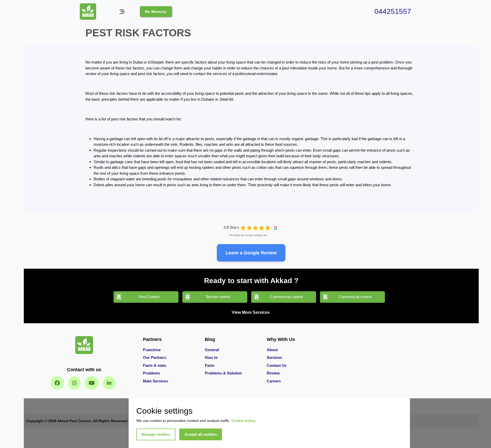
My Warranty (155, 11)
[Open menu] (122, 11)
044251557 (392, 11)
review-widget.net (256, 235)
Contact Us (277, 365)
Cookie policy (243, 421)
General (212, 350)
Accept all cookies (200, 434)
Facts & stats (154, 365)
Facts (210, 365)
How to (211, 357)
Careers (274, 381)
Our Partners (154, 357)
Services (274, 357)
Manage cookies (155, 434)
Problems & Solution (223, 373)
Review (273, 373)
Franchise (152, 350)
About (272, 350)
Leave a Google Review (251, 252)
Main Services (155, 381)
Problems (151, 373)
